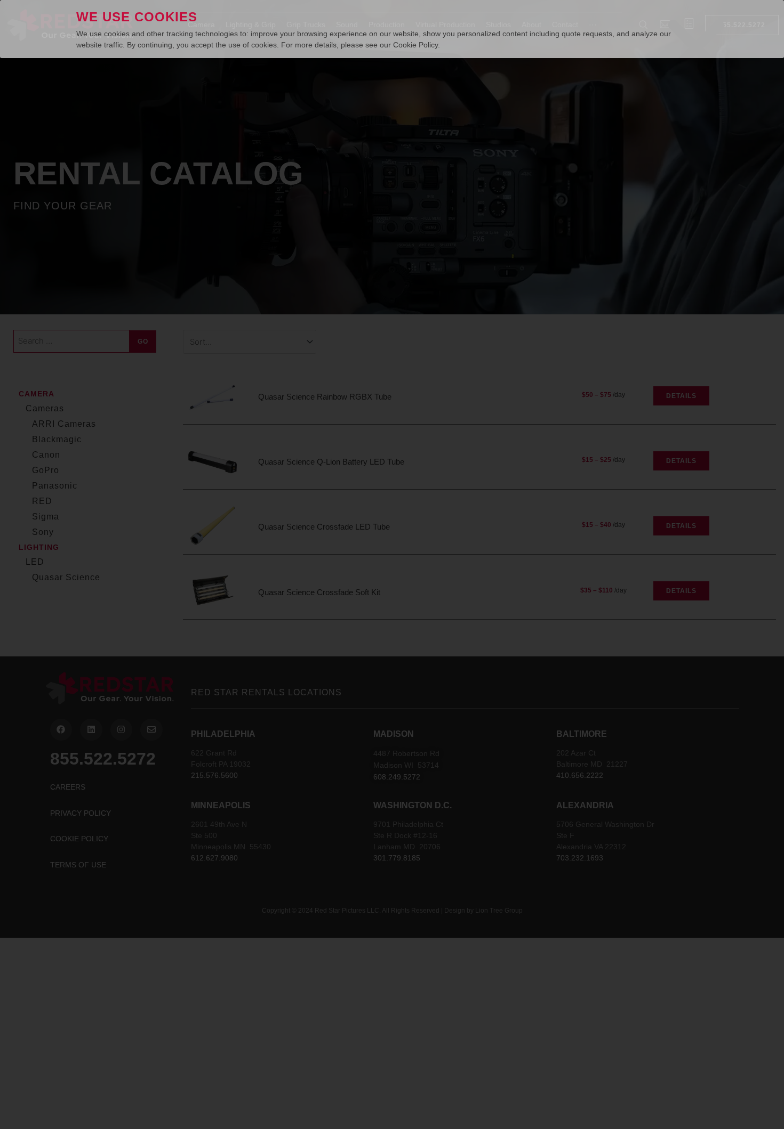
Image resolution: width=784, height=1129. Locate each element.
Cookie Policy (415, 44)
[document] (392, 564)
